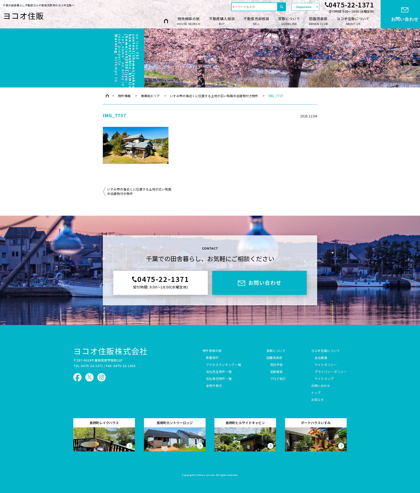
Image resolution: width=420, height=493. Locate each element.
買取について (289, 20)
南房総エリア (150, 96)
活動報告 (276, 372)
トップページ (107, 95)
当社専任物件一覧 (219, 379)
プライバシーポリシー (331, 372)
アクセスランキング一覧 (223, 365)
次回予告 (276, 365)
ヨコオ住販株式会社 (110, 351)
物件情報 (124, 96)
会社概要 (321, 358)
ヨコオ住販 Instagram (101, 377)
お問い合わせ (320, 386)
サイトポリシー (326, 365)
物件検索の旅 (188, 20)
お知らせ (317, 400)
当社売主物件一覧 (219, 372)
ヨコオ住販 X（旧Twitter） (89, 377)
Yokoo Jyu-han (206, 475)
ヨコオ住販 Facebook (77, 377)
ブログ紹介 (278, 379)
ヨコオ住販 (23, 15)
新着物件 (212, 358)
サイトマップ (324, 379)
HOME (166, 21)
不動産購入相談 (222, 20)
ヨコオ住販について (353, 20)
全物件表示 (214, 386)
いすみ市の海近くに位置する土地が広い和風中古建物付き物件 (214, 96)
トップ (316, 393)
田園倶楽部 (318, 20)
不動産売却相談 (256, 20)
